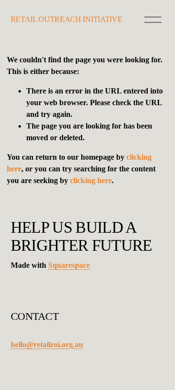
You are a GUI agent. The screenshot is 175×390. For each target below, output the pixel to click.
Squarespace (69, 265)
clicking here (91, 180)
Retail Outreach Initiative (66, 19)
